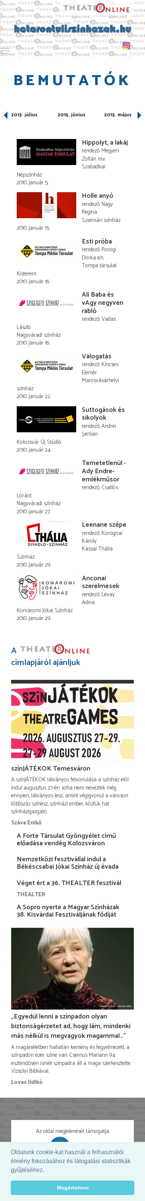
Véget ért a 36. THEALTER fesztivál (69, 883)
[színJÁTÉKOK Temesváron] (72, 721)
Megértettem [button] (72, 1188)
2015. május (118, 115)
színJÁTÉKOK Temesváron (50, 768)
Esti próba (97, 241)
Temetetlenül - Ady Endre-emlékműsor (104, 471)
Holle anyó (97, 195)
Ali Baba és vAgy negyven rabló (102, 302)
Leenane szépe (104, 524)
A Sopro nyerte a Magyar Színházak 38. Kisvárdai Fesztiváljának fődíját (68, 911)
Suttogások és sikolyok (103, 414)
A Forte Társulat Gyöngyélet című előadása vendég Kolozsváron (66, 839)
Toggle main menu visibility (5, 50)
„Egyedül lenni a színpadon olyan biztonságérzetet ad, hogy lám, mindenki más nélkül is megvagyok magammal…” (70, 1026)
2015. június (72, 115)
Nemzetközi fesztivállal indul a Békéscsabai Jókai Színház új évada (68, 863)
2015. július (24, 115)
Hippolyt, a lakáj (105, 142)
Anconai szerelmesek (100, 582)
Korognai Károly (102, 537)
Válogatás (97, 356)
